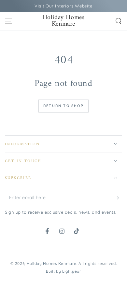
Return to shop (63, 105)
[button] (118, 21)
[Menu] (8, 21)
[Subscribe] (118, 198)
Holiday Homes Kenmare (52, 263)
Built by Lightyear (63, 271)
